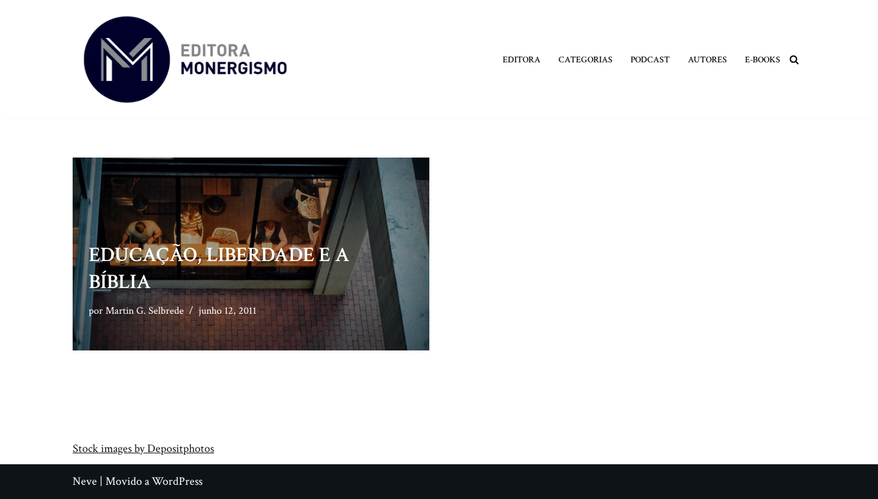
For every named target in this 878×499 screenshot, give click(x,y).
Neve (85, 481)
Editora (522, 59)
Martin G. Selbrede (144, 311)
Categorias (586, 59)
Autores (707, 59)
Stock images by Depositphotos (143, 448)
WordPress (177, 481)
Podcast (650, 59)
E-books (762, 59)
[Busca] (794, 59)
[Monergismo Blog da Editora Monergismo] (185, 59)
